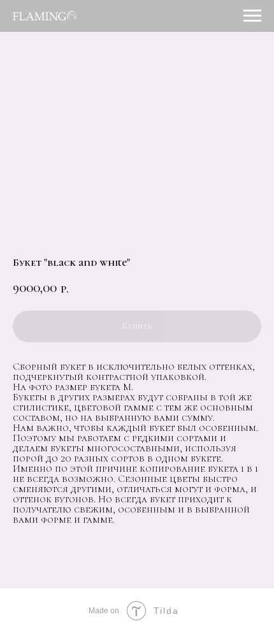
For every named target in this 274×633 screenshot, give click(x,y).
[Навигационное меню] (252, 16)
